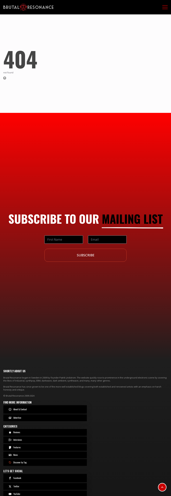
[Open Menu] (165, 7)
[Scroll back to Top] (162, 487)
